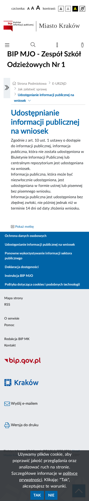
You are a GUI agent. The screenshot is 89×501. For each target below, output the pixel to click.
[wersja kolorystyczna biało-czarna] (68, 9)
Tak (37, 495)
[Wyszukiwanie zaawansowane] (33, 44)
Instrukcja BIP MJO (19, 276)
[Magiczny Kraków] (44, 385)
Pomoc (9, 325)
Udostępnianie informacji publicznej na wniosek (40, 244)
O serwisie (11, 318)
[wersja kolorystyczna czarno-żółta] (75, 9)
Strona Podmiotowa (32, 83)
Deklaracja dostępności (22, 267)
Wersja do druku (24, 425)
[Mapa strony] (58, 46)
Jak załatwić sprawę (32, 89)
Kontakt (10, 345)
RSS (7, 304)
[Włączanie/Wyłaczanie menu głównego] (7, 45)
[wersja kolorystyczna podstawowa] (61, 9)
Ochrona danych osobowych (26, 236)
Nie (51, 495)
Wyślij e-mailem (23, 403)
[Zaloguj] (83, 46)
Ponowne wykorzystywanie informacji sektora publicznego (38, 256)
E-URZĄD (59, 83)
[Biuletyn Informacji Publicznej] (44, 364)
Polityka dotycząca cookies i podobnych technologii (42, 284)
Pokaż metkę (24, 226)
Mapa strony (13, 298)
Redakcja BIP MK (16, 339)
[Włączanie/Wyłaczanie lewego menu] (7, 88)
